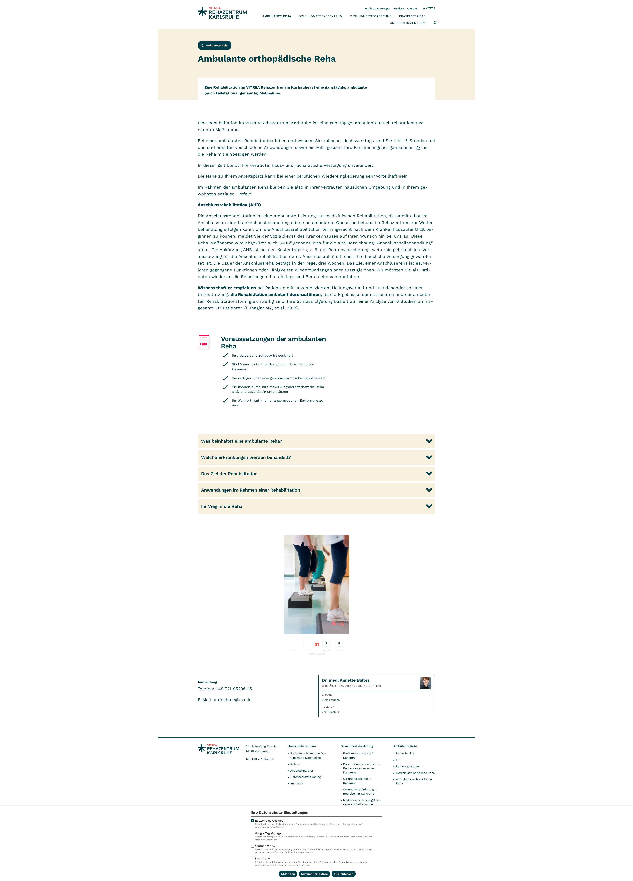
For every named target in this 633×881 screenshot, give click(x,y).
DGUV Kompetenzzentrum (321, 16)
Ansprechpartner (301, 770)
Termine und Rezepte (377, 8)
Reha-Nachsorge (407, 766)
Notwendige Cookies (309, 823)
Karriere (399, 8)
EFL (398, 760)
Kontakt (412, 8)
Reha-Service (405, 753)
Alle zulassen (344, 874)
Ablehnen (288, 874)
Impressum (298, 783)
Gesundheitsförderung (371, 16)
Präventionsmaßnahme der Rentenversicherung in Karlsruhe (361, 768)
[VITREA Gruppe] (429, 8)
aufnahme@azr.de (233, 699)
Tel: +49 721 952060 (260, 759)
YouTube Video (313, 849)
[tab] (316, 441)
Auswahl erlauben (314, 874)
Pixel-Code (311, 861)
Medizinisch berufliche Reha (415, 773)
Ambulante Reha (276, 16)
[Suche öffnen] (435, 23)
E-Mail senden (331, 699)
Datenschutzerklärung (305, 777)
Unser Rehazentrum (407, 23)
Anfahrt (295, 764)
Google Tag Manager (313, 836)
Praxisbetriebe (412, 16)
